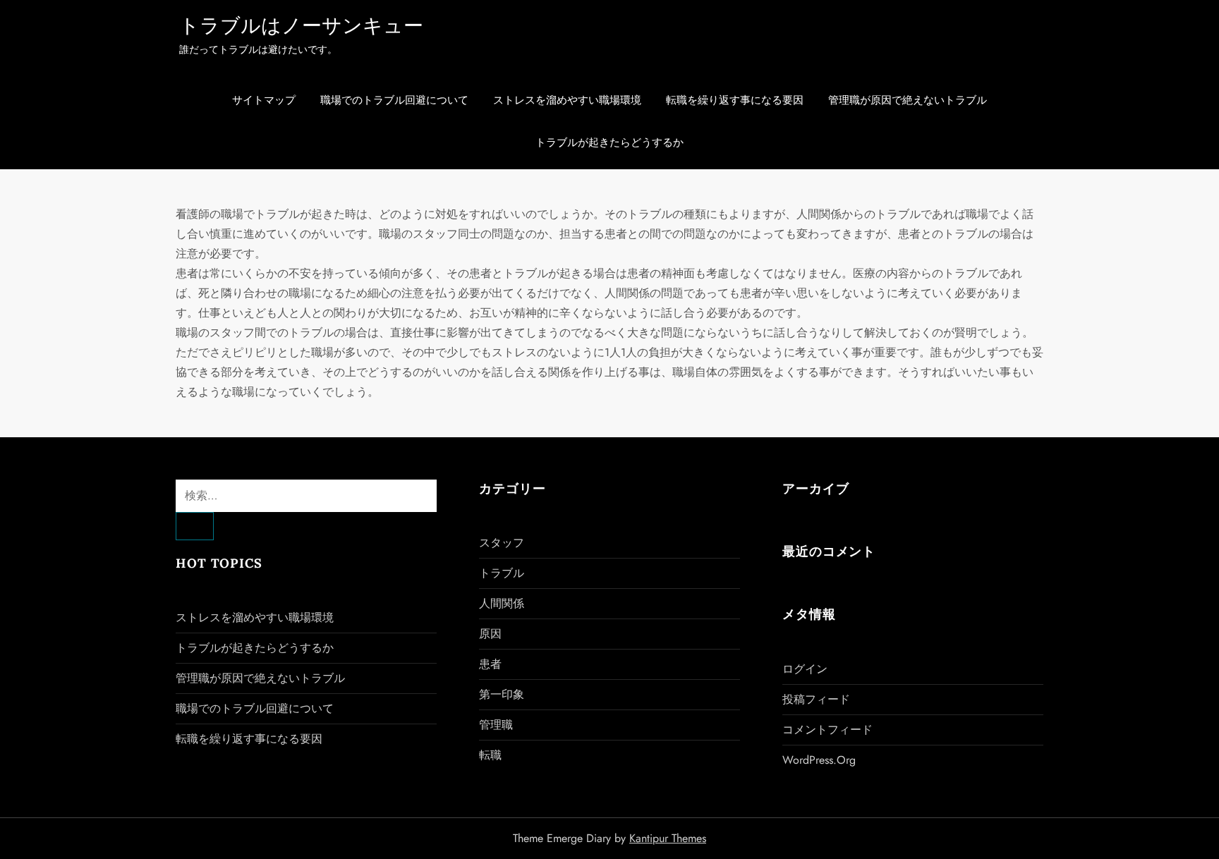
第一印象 (501, 694)
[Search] (195, 526)
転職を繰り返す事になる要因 (734, 100)
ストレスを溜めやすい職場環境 (567, 100)
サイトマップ (264, 100)
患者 (490, 664)
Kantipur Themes (667, 838)
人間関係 (501, 603)
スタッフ (501, 543)
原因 (490, 634)
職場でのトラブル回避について (394, 100)
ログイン (804, 669)
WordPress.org (819, 760)
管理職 (496, 725)
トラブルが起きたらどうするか (609, 142)
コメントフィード (827, 729)
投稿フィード (816, 699)
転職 (490, 755)
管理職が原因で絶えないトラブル (907, 100)
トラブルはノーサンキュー (301, 25)
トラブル (501, 573)
